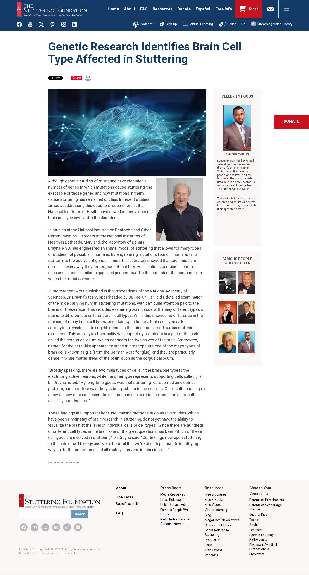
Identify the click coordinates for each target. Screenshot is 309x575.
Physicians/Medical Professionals (263, 547)
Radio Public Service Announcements (174, 522)
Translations (213, 550)
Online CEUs (236, 24)
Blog (208, 515)
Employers (256, 554)
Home (113, 9)
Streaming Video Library (274, 24)
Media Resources (172, 494)
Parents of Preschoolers (266, 500)
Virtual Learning (201, 24)
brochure (222, 178)
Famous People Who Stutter (237, 261)
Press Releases (171, 499)
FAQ (144, 9)
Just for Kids (258, 514)
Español (203, 9)
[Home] (52, 9)
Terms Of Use (27, 553)
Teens (253, 520)
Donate (184, 9)
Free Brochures (215, 494)
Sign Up (171, 24)
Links (208, 545)
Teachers (256, 530)
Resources (162, 9)
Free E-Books (214, 499)
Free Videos (213, 504)
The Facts (124, 497)
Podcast (146, 24)
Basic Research (127, 504)
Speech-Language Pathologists (262, 537)
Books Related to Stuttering (217, 532)
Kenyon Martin (237, 154)
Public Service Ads (173, 504)
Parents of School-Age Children (265, 507)
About (129, 9)
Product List (213, 540)
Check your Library (218, 525)
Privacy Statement (50, 553)
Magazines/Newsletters (222, 520)
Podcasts (211, 555)
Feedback (70, 553)
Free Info (223, 9)
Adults (254, 525)
